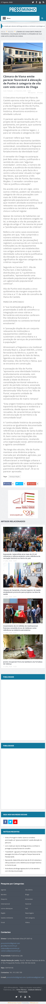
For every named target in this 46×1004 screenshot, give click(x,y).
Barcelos (3, 894)
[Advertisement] (23, 710)
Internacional (5, 904)
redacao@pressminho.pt (10, 948)
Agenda (3, 890)
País (26, 908)
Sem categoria (30, 918)
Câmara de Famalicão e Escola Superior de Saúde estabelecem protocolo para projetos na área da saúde (22, 592)
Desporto (4, 899)
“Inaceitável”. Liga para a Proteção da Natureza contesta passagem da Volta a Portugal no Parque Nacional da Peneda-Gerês (23, 854)
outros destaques (7, 908)
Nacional (28, 904)
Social (3, 922)
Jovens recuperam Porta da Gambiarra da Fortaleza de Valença (22, 663)
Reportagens (29, 913)
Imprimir (33, 93)
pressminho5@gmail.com (10, 943)
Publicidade (23, 992)
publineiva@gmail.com (35, 977)
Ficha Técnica (21, 990)
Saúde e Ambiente (7, 918)
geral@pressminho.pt (9, 946)
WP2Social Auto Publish (14, 1003)
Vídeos (27, 922)
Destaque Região (14, 476)
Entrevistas (29, 899)
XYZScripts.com (34, 1003)
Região (3, 913)
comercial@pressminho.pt (11, 951)
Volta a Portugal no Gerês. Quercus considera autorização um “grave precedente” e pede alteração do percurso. (23, 840)
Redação (10, 91)
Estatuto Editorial (34, 990)
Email (41, 93)
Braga (27, 894)
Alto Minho (29, 890)
